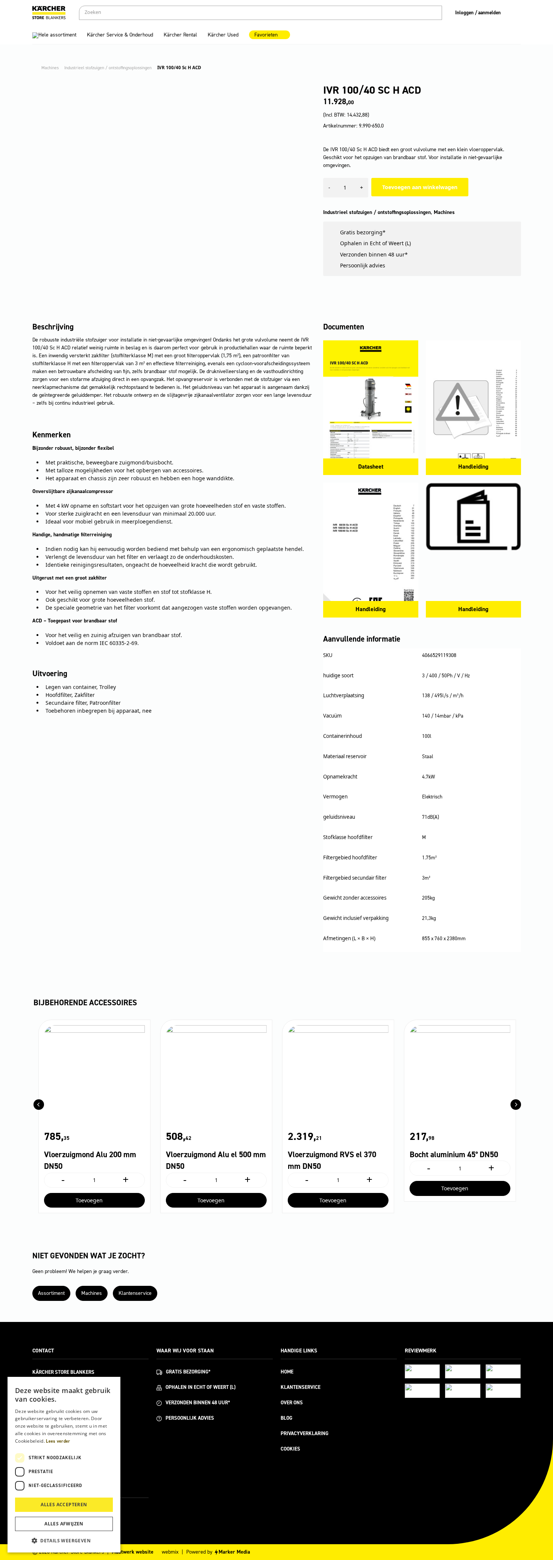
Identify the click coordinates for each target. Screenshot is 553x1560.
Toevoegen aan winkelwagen (419, 187)
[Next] (515, 1104)
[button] (64, 1540)
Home (287, 1372)
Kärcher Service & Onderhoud (120, 34)
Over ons (292, 1402)
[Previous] (38, 1104)
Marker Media (234, 1551)
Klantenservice (135, 1293)
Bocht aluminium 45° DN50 (454, 1154)
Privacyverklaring (304, 1433)
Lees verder (58, 1441)
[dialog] (64, 1464)
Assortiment (51, 1293)
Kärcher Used (223, 34)
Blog (286, 1418)
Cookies (290, 1449)
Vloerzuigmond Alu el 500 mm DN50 (216, 1160)
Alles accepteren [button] (64, 1504)
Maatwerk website (132, 1551)
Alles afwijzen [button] (64, 1524)
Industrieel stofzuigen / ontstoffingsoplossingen (377, 212)
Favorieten (266, 34)
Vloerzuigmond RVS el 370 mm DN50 (332, 1160)
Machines (444, 212)
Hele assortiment (57, 34)
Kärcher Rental (180, 34)
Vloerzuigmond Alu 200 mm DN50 (90, 1160)
